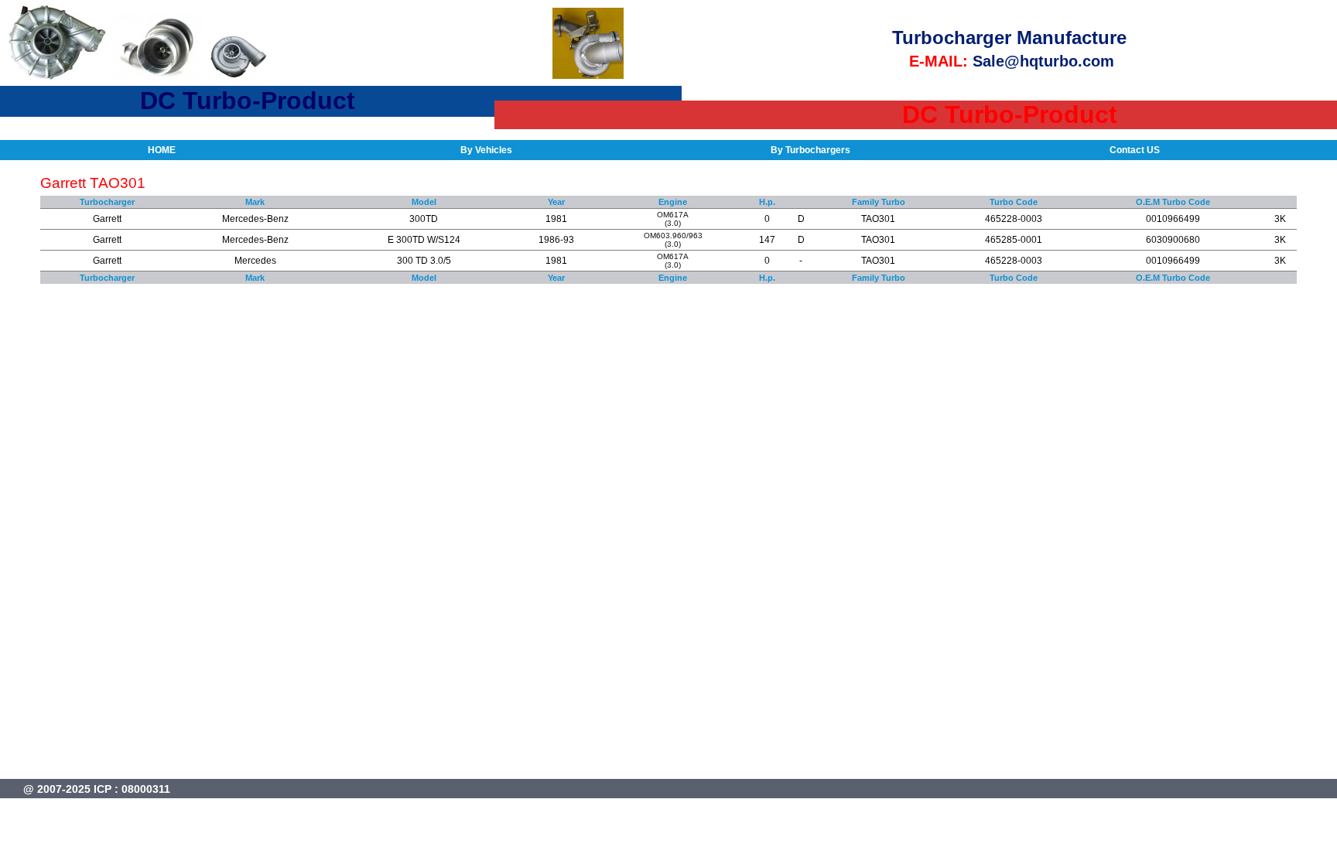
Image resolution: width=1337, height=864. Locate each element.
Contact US (1135, 150)
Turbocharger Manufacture (1009, 37)
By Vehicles (486, 150)
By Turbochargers (810, 150)
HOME (162, 150)
